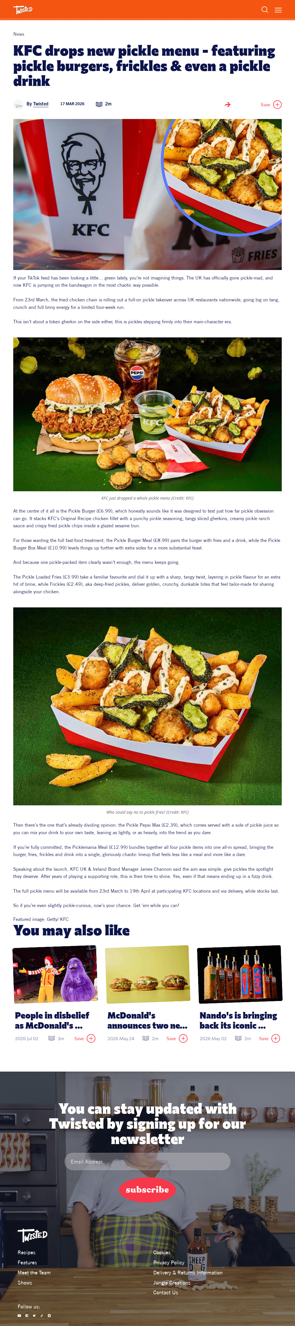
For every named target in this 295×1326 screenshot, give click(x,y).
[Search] (264, 9)
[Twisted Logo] (23, 10)
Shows (25, 1282)
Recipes (26, 1252)
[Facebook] (27, 1315)
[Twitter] (34, 1315)
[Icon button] (227, 104)
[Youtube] (19, 1315)
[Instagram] (49, 1315)
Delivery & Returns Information (188, 1272)
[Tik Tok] (42, 1315)
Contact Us (165, 1292)
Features (27, 1262)
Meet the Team (34, 1272)
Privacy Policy (168, 1262)
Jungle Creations (171, 1282)
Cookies (162, 1252)
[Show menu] (278, 10)
